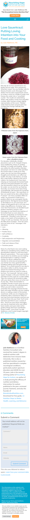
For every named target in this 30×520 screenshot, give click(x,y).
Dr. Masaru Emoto (8, 313)
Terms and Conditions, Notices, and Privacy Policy (13, 501)
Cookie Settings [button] (6, 516)
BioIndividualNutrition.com (13, 393)
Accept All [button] (15, 516)
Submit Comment (19, 464)
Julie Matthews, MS (10, 43)
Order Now (15, 15)
